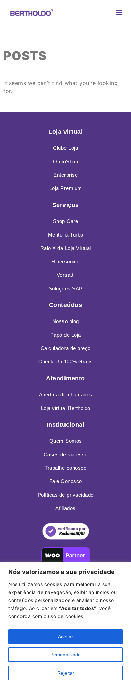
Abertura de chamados (65, 394)
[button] (118, 12)
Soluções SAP (66, 288)
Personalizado (65, 654)
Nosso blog (65, 321)
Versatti (66, 275)
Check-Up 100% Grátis (65, 362)
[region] (65, 624)
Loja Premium (65, 188)
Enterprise (65, 175)
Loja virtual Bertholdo (65, 408)
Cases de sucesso (66, 454)
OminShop (65, 161)
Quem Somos (65, 441)
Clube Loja (65, 148)
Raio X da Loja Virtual (65, 248)
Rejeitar (65, 673)
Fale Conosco (65, 481)
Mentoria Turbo (65, 235)
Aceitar (65, 636)
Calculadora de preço (66, 348)
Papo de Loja (65, 335)
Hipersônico (65, 261)
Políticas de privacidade (66, 495)
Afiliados (65, 508)
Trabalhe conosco (65, 468)
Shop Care (65, 221)
